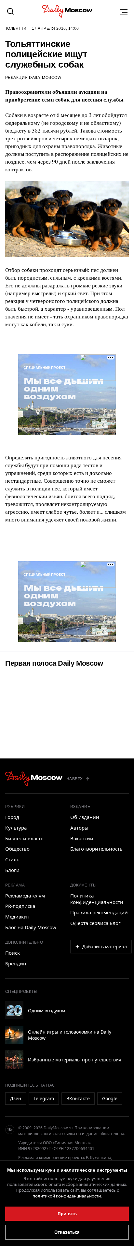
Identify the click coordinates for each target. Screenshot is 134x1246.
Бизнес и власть (24, 838)
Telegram (44, 1098)
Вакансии (81, 838)
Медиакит (17, 916)
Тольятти (16, 28)
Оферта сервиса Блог (95, 923)
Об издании (84, 817)
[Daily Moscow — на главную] (33, 778)
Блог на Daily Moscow (30, 927)
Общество (17, 848)
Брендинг (17, 963)
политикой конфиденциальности (67, 1196)
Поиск (12, 953)
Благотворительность (96, 848)
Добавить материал (104, 946)
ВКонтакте (78, 1098)
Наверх (74, 779)
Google (109, 1098)
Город (12, 817)
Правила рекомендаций (99, 912)
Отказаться (67, 1232)
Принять (67, 1214)
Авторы (79, 827)
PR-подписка (20, 906)
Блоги (12, 870)
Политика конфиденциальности (96, 898)
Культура (16, 827)
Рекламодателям (25, 895)
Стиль (12, 859)
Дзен (15, 1098)
